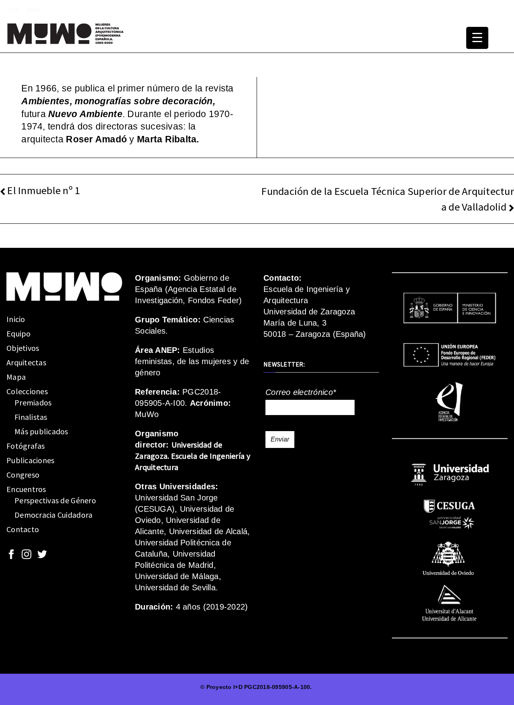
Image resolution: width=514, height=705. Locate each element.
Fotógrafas (25, 446)
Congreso (22, 475)
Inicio (15, 319)
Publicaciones (30, 460)
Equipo (18, 333)
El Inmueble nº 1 (43, 190)
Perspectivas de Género (55, 500)
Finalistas (30, 417)
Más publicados (41, 431)
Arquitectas (26, 362)
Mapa (16, 377)
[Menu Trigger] (477, 38)
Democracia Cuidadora (53, 515)
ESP (13, 10)
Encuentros (26, 489)
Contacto (22, 529)
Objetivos (22, 348)
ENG (33, 10)
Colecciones (27, 391)
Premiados (32, 402)
